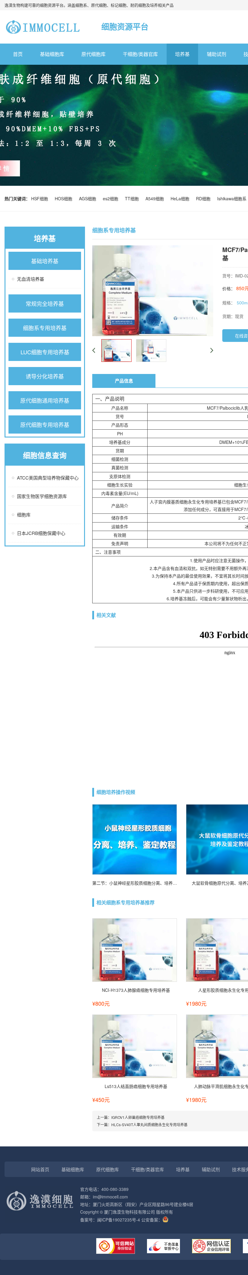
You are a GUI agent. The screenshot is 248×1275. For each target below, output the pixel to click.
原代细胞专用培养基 (44, 424)
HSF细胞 (41, 198)
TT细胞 (133, 198)
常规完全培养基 (45, 303)
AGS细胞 (89, 198)
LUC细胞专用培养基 (45, 352)
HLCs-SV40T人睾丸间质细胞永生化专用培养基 (149, 1124)
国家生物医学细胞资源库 (42, 496)
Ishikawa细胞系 (231, 198)
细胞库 (24, 514)
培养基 (182, 54)
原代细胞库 (93, 54)
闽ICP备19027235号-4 (118, 1220)
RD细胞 (204, 198)
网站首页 (40, 1169)
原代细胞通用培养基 (44, 400)
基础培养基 (44, 261)
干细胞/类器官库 (140, 54)
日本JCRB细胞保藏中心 (41, 533)
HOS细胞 (65, 198)
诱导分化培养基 (45, 376)
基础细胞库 (52, 54)
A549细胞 (155, 198)
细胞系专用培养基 (45, 328)
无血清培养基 (30, 279)
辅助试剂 (216, 54)
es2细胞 (112, 198)
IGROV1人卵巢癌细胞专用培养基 (138, 1117)
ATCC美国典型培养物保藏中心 (48, 477)
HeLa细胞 (181, 198)
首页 (18, 54)
